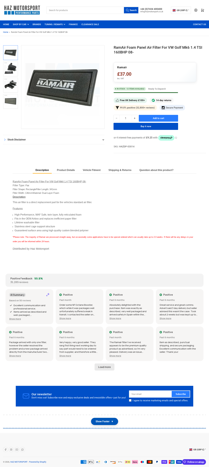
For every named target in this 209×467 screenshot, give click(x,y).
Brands (37, 24)
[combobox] (93, 10)
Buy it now (146, 126)
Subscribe (181, 394)
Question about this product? (156, 170)
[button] (15, 318)
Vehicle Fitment (92, 170)
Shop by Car (19, 24)
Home (6, 24)
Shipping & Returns (119, 170)
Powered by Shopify (37, 462)
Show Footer (105, 421)
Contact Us (199, 24)
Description (42, 170)
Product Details (66, 170)
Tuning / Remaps (54, 24)
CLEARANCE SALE (90, 24)
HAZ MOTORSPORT (19, 462)
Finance (73, 24)
